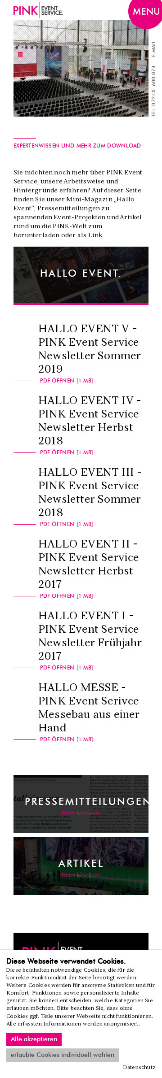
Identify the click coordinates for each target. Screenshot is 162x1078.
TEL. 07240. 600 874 (154, 91)
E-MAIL (154, 49)
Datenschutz (139, 1067)
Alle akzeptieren (34, 1039)
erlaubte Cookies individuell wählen (62, 1055)
